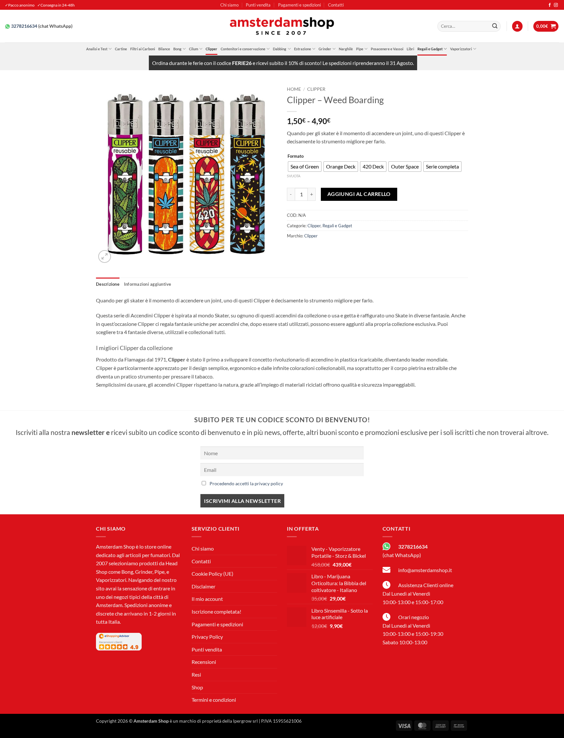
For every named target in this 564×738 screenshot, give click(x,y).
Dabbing (279, 49)
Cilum (193, 49)
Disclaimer (203, 586)
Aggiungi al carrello (359, 194)
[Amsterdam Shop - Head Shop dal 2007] (282, 26)
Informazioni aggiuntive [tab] (147, 284)
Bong (177, 49)
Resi (196, 674)
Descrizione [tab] (107, 284)
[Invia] (494, 26)
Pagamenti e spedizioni (299, 5)
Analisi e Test (96, 49)
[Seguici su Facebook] (550, 5)
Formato (296, 156)
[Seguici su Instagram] (556, 5)
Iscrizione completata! (216, 611)
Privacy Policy (207, 637)
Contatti (336, 5)
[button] (517, 26)
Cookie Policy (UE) (212, 573)
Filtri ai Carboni (142, 49)
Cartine (121, 49)
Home (294, 89)
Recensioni (204, 662)
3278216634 (24, 26)
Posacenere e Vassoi (387, 49)
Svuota (293, 176)
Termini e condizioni (214, 700)
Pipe (359, 49)
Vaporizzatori (461, 49)
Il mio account (207, 599)
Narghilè (346, 49)
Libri (410, 49)
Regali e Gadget (430, 49)
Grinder (325, 49)
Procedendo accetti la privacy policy (246, 483)
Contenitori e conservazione (243, 49)
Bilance (164, 49)
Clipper (211, 49)
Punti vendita (258, 5)
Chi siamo (229, 5)
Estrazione (302, 49)
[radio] (304, 166)
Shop (197, 687)
